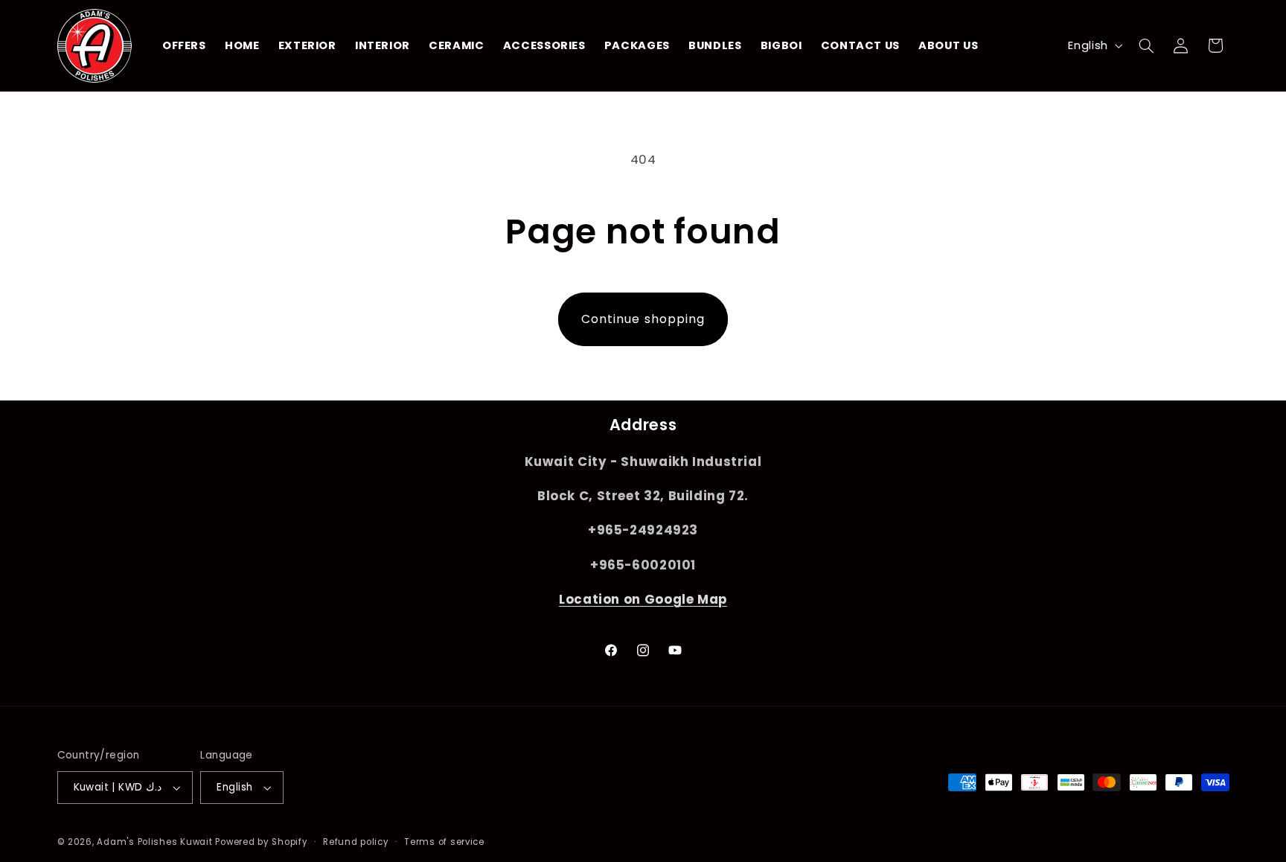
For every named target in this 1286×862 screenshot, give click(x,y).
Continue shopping (643, 319)
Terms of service (444, 842)
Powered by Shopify (261, 842)
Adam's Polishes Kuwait (154, 842)
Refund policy (356, 842)
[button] (1146, 45)
